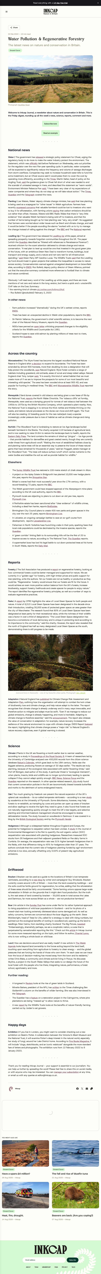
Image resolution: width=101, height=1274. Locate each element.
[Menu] (6, 11)
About (28, 1267)
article (72, 930)
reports (29, 398)
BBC (63, 229)
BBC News (57, 778)
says (37, 370)
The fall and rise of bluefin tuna (70, 1173)
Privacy (65, 1267)
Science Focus (69, 778)
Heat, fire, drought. (13, 1215)
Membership (46, 1267)
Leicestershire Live (42, 521)
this (75, 781)
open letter (39, 326)
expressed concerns (25, 207)
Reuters (29, 983)
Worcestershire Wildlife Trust (71, 385)
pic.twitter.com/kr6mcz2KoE (50, 289)
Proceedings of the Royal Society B (47, 756)
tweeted (81, 924)
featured (88, 724)
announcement (60, 718)
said (24, 182)
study (89, 797)
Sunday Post (36, 905)
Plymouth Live (19, 499)
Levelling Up (58, 236)
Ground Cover (15, 50)
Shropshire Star (39, 477)
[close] (98, 3)
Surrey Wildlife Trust (26, 470)
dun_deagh (80, 693)
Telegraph (29, 194)
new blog (38, 879)
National (78, 229)
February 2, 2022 (43, 292)
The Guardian (74, 538)
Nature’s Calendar (25, 762)
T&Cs (73, 1267)
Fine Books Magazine (79, 1041)
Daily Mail (43, 545)
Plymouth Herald (63, 819)
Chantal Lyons (81, 933)
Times (53, 179)
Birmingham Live (54, 513)
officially (34, 163)
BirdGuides (52, 506)
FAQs (56, 1267)
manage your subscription (66, 1072)
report (55, 569)
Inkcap (17, 1088)
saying (56, 210)
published (44, 699)
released (39, 157)
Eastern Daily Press (17, 436)
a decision (36, 363)
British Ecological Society (32, 819)
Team (36, 1267)
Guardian (12, 194)
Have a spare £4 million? (16, 1173)
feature (34, 997)
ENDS (28, 267)
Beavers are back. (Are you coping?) (72, 1215)
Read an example (50, 133)
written (55, 987)
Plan (21, 702)
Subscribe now (50, 124)
